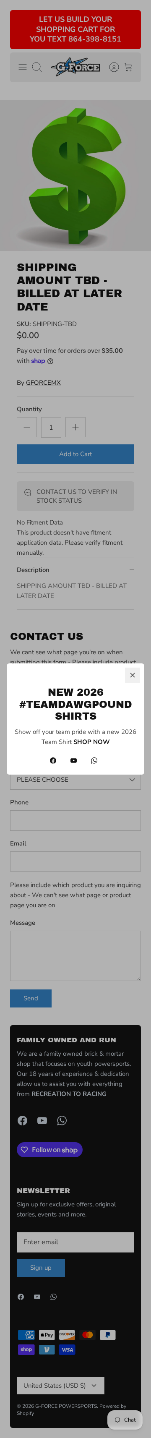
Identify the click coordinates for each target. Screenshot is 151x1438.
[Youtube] (73, 760)
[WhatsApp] (94, 760)
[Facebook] (53, 760)
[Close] (132, 675)
